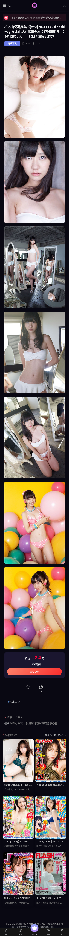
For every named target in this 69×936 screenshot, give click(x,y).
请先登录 (34, 671)
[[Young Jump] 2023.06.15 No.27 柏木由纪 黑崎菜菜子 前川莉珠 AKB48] (50, 760)
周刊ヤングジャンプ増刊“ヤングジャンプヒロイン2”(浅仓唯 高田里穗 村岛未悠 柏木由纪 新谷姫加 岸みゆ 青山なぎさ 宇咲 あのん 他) (18, 898)
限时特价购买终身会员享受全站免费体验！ (36, 17)
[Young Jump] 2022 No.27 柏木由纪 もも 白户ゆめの (50, 841)
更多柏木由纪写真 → (55, 735)
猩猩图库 (34, 5)
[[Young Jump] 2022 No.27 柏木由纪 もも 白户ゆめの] (50, 817)
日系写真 (12, 43)
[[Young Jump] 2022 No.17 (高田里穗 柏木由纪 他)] (18, 817)
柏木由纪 (15, 701)
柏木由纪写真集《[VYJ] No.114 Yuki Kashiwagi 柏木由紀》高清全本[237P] (34, 31)
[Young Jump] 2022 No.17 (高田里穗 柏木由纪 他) (17, 841)
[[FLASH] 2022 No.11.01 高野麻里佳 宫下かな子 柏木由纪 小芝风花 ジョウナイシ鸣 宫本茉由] (50, 873)
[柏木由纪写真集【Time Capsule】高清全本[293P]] (18, 760)
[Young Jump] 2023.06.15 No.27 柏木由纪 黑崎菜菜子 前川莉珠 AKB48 (50, 785)
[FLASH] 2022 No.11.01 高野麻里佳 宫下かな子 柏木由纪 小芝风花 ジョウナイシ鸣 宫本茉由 (50, 898)
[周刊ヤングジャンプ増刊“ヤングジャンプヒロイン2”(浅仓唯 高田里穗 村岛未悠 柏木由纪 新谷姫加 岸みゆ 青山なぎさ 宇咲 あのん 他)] (18, 873)
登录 (7, 723)
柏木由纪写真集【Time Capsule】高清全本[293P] (17, 785)
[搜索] (10, 5)
